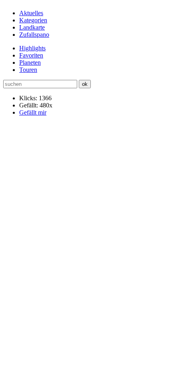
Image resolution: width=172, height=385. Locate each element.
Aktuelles (31, 13)
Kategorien (33, 20)
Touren (28, 69)
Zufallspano (34, 34)
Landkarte (32, 27)
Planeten (30, 62)
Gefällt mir (32, 112)
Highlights (32, 48)
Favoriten (31, 55)
